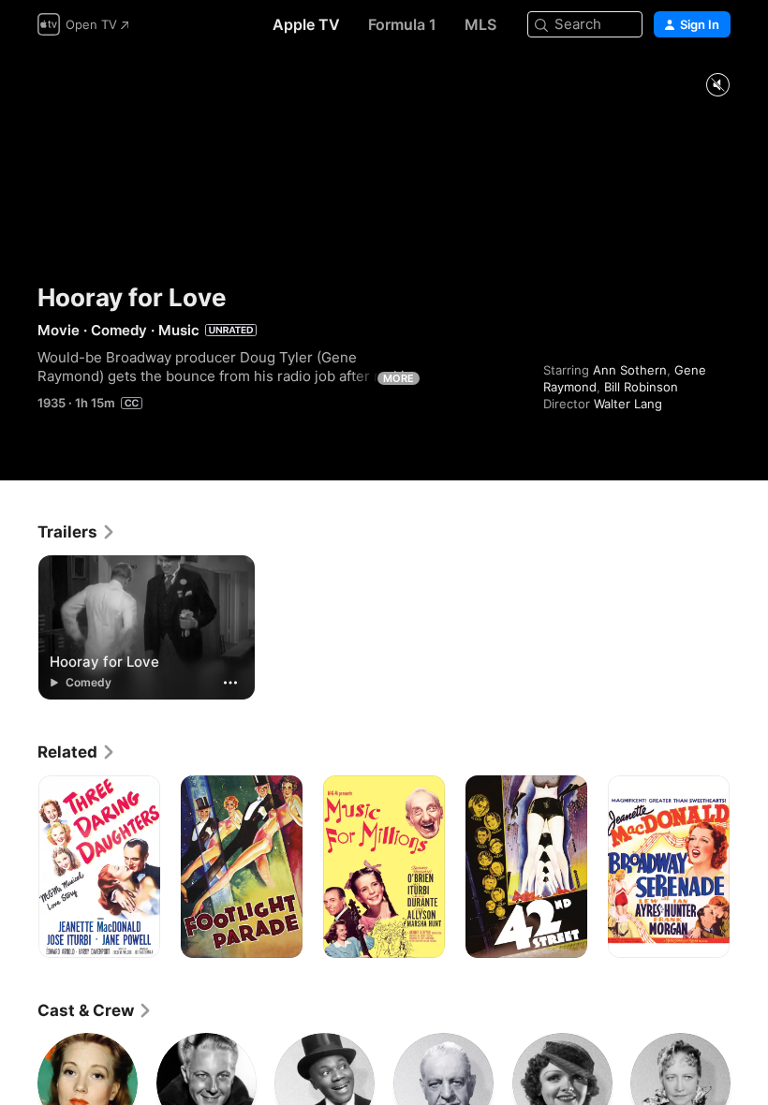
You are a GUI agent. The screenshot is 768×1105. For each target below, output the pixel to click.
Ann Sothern (630, 369)
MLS (480, 24)
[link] (76, 532)
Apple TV (306, 24)
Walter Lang (628, 403)
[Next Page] (749, 867)
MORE (398, 378)
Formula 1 (402, 24)
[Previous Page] (19, 867)
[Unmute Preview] (717, 85)
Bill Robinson (641, 386)
